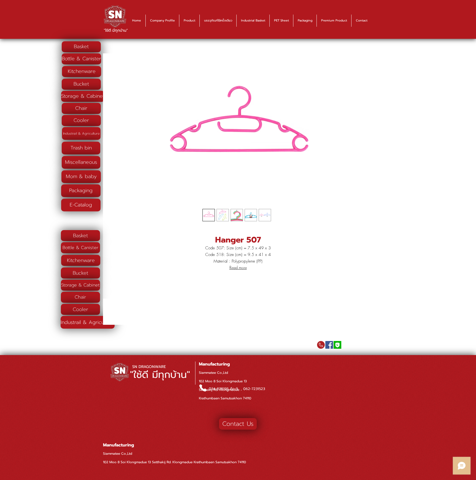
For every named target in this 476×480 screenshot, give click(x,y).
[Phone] (203, 387)
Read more (238, 267)
